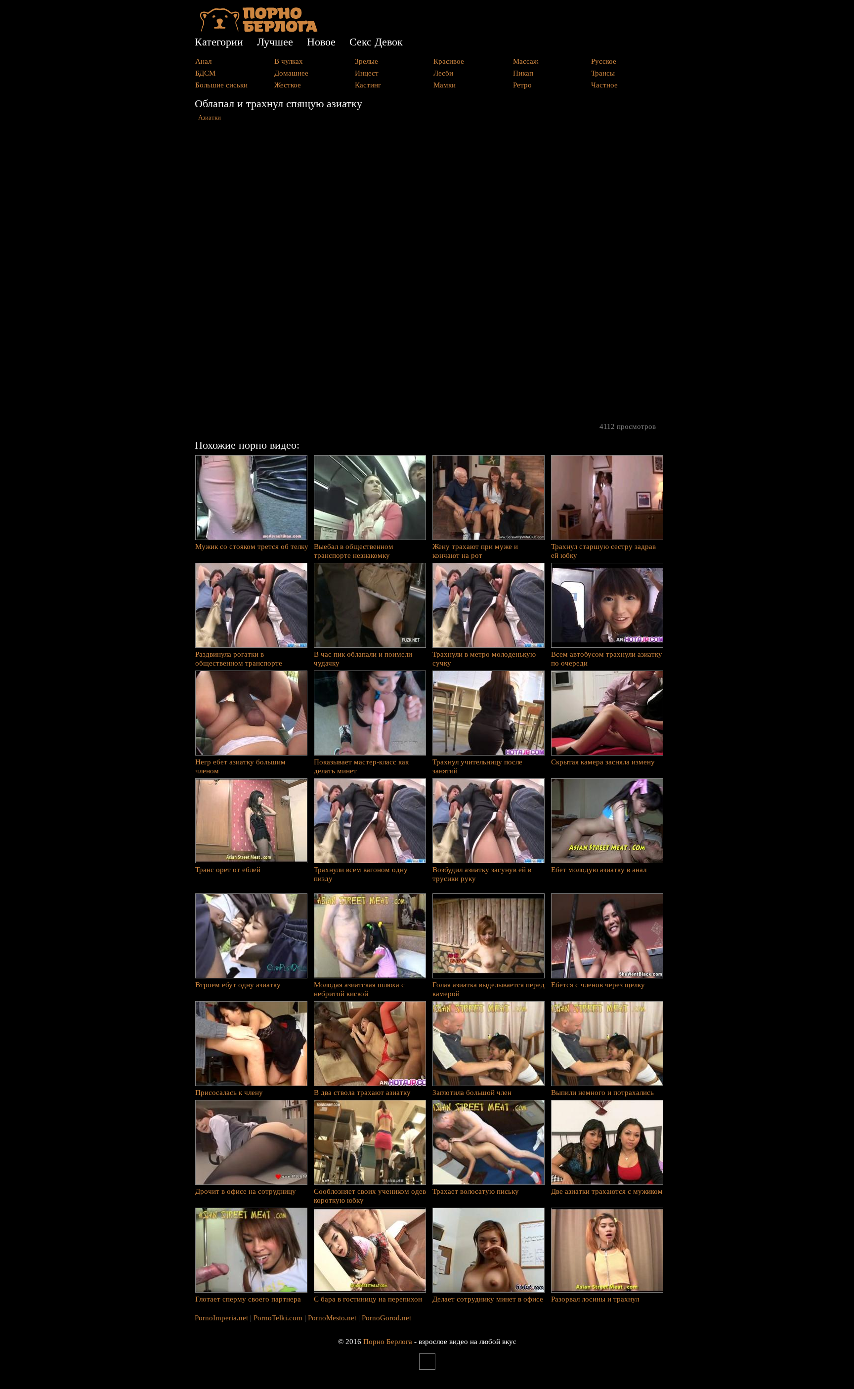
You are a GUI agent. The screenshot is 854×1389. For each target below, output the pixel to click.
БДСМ (205, 73)
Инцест (367, 73)
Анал (203, 61)
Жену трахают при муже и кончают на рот (475, 551)
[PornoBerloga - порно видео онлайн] (259, 30)
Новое (321, 42)
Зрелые (366, 61)
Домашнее (291, 73)
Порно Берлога (387, 1342)
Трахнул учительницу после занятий (477, 766)
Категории (219, 42)
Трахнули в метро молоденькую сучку (484, 658)
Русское (603, 61)
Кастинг (368, 85)
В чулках (288, 61)
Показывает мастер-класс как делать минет (361, 766)
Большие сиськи (221, 85)
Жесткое (287, 85)
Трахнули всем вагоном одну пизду (361, 874)
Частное (604, 85)
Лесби (443, 73)
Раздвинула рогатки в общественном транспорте (238, 658)
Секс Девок (376, 42)
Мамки (444, 85)
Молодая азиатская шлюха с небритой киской (359, 989)
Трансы (603, 73)
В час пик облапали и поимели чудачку (363, 658)
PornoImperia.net (221, 1318)
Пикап (523, 73)
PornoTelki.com (278, 1318)
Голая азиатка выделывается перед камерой (488, 989)
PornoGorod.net (386, 1318)
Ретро (522, 85)
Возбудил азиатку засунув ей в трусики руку (481, 874)
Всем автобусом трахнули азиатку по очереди (606, 658)
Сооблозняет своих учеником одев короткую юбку (370, 1195)
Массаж (525, 61)
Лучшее (275, 42)
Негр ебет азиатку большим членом (240, 766)
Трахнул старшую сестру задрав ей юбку (603, 551)
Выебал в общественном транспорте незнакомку (353, 551)
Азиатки (209, 117)
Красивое (448, 61)
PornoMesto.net (332, 1318)
